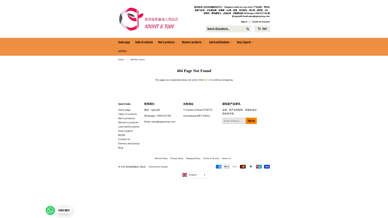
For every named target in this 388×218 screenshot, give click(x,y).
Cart (264, 28)
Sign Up (251, 120)
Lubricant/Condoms (219, 42)
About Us (226, 158)
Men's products (166, 42)
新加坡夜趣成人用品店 (136, 166)
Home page (124, 42)
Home (121, 59)
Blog (120, 147)
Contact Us (124, 139)
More (122, 51)
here (206, 79)
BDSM (121, 135)
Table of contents (144, 42)
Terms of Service (211, 158)
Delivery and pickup (128, 143)
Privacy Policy (177, 158)
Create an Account (261, 22)
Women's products (192, 42)
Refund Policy (161, 158)
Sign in (244, 22)
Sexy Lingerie (244, 42)
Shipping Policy (193, 158)
